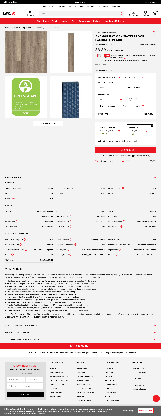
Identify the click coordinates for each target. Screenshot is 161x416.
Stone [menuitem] (46, 21)
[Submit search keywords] (121, 13)
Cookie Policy (100, 411)
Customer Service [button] (150, 2)
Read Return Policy (143, 156)
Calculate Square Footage (131, 77)
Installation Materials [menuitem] (114, 21)
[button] (30, 13)
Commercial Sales (111, 384)
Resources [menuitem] (73, 6)
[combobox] (81, 13)
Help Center (109, 372)
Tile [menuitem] (38, 21)
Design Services (110, 376)
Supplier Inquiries (56, 396)
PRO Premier (109, 380)
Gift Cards (108, 396)
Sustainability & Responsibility (61, 376)
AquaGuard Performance (105, 33)
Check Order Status (112, 400)
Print (127, 161)
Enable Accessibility (9, 2)
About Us (53, 368)
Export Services (110, 392)
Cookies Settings (128, 410)
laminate (14, 28)
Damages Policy (83, 380)
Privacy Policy (82, 396)
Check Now (143, 60)
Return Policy (82, 368)
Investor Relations (56, 372)
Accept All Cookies (145, 410)
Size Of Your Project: (106, 82)
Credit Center (109, 388)
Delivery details (132, 141)
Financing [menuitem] (116, 6)
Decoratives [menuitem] (84, 21)
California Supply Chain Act (60, 380)
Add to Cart (127, 150)
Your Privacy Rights (84, 400)
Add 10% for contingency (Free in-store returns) (121, 106)
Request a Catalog (139, 389)
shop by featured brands (28, 28)
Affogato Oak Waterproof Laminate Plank (120, 353)
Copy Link (152, 161)
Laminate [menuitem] (64, 21)
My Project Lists (138, 368)
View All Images (48, 124)
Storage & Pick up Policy (86, 376)
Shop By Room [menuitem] (47, 6)
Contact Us (109, 368)
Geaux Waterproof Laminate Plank (60, 353)
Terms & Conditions (84, 388)
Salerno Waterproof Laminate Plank (88, 353)
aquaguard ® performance (49, 28)
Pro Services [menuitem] (104, 6)
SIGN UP (25, 395)
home (7, 28)
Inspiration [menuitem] (61, 6)
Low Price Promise (84, 384)
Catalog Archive (138, 385)
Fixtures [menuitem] (97, 21)
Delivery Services (56, 392)
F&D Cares (53, 388)
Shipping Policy (82, 372)
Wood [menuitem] (54, 21)
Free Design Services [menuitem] (88, 6)
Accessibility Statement (85, 392)
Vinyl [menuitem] (74, 21)
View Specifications (148, 44)
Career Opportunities (57, 384)
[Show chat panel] (156, 398)
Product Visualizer (139, 372)
